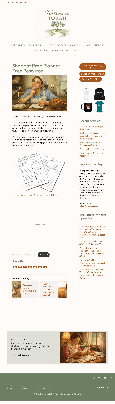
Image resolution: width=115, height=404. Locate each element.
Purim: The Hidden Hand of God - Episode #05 (91, 243)
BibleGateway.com (89, 206)
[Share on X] (20, 267)
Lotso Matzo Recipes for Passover (91, 154)
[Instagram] (12, 2)
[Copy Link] (45, 267)
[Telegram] (35, 267)
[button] (57, 55)
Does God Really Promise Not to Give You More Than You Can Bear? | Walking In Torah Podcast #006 (92, 232)
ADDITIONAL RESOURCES (24, 387)
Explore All (36, 45)
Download (43, 254)
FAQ (76, 50)
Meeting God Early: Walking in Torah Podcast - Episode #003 (92, 263)
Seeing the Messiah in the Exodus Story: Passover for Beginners (92, 136)
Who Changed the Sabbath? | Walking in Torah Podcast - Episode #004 (91, 252)
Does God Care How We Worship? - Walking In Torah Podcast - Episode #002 (91, 273)
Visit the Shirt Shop (90, 79)
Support (99, 45)
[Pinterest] (30, 267)
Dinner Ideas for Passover (92, 149)
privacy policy (10, 387)
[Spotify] (25, 2)
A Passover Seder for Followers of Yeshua (90, 144)
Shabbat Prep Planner (92, 73)
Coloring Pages (61, 50)
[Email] (40, 267)
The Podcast (58, 45)
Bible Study (18, 45)
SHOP (87, 45)
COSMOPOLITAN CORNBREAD (43, 387)
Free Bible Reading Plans (92, 67)
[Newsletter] (20, 2)
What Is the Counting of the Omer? (91, 128)
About (74, 45)
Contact (41, 50)
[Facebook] (8, 2)
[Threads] (25, 267)
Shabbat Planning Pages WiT (24, 254)
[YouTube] (16, 2)
